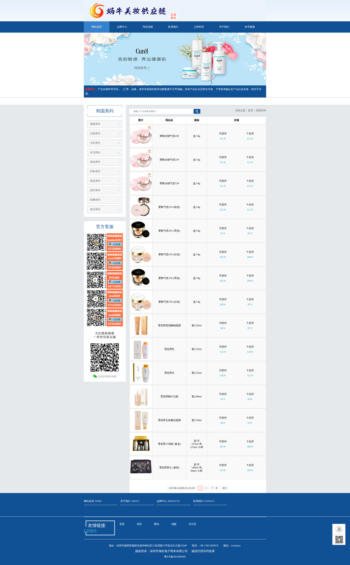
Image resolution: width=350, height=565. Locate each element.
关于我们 (224, 27)
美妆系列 (95, 162)
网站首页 (97, 27)
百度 (122, 524)
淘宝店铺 (148, 27)
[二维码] (338, 539)
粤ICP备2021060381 (175, 556)
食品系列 (95, 209)
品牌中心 (122, 27)
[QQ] (338, 529)
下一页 (214, 488)
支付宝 (192, 524)
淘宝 (139, 524)
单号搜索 (250, 27)
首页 (250, 110)
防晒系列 (95, 199)
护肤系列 (95, 171)
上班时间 (199, 27)
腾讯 (156, 524)
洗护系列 (95, 190)
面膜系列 (95, 124)
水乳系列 (95, 143)
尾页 (224, 488)
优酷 (173, 524)
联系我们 (173, 27)
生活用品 (95, 152)
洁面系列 (95, 133)
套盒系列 (95, 180)
